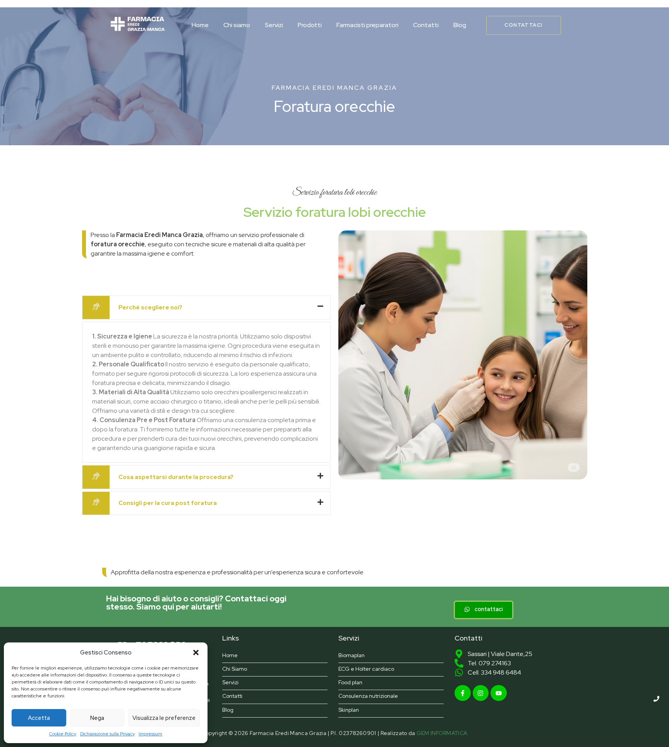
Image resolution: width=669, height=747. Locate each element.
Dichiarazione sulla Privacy (107, 734)
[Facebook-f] (463, 693)
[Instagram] (481, 693)
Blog (459, 25)
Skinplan (348, 710)
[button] (196, 652)
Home (200, 25)
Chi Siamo (234, 669)
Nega (97, 718)
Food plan (350, 682)
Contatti (426, 25)
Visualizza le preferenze (164, 718)
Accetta (39, 718)
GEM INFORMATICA (442, 733)
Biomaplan (351, 655)
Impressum (150, 734)
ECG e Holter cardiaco (366, 669)
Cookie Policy (62, 734)
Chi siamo (236, 25)
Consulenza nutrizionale (368, 696)
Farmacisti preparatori (367, 25)
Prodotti (310, 25)
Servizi (274, 25)
